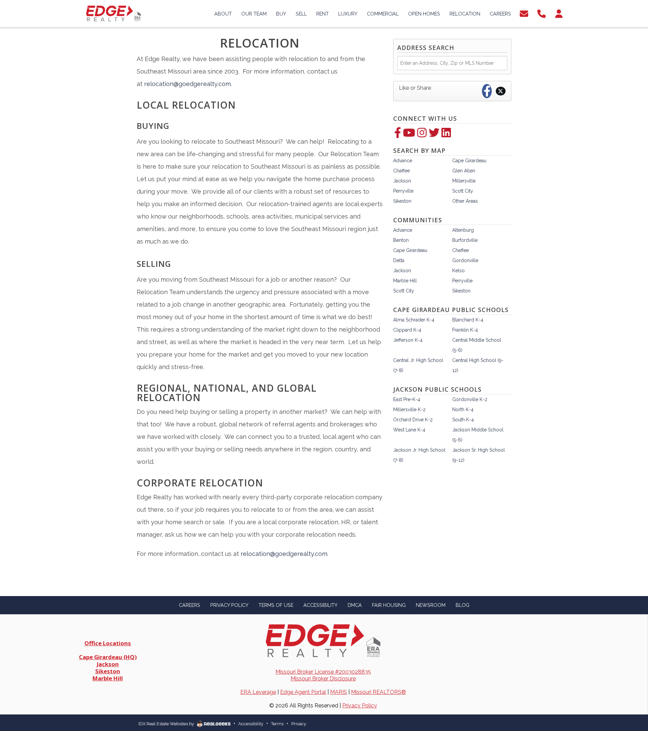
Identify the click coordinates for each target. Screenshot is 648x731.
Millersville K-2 (409, 409)
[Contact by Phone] (541, 13)
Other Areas (465, 201)
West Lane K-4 (409, 429)
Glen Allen (463, 170)
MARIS (338, 692)
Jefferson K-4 (408, 340)
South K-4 (463, 419)
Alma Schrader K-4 (413, 319)
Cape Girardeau (469, 160)
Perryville (403, 191)
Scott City (462, 191)
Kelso (458, 270)
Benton (401, 240)
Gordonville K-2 (469, 399)
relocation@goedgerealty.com (187, 83)
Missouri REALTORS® (378, 692)
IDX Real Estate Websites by (166, 723)
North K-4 (463, 409)
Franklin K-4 (465, 330)
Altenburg (463, 230)
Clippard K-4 (407, 330)
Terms (277, 723)
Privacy (298, 723)
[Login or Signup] (559, 13)
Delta (398, 260)
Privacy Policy (359, 705)
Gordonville (465, 260)
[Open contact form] (524, 13)
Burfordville (465, 240)
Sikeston (402, 201)
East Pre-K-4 (406, 399)
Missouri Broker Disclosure (323, 678)
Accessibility (250, 723)
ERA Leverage (258, 692)
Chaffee (401, 170)
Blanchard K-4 (467, 319)
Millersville (464, 181)
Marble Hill (405, 280)
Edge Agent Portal (303, 692)
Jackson (402, 181)
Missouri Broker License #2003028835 (323, 672)
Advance (402, 160)
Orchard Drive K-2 (413, 419)
